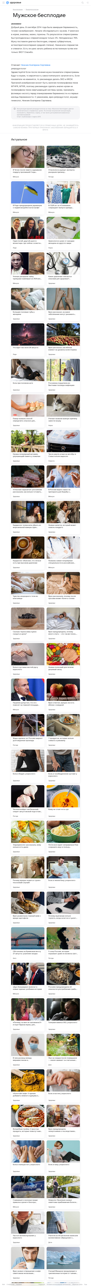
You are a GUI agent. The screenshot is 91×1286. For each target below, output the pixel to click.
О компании (10, 1284)
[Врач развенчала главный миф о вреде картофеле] (27, 908)
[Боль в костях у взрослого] (63, 1086)
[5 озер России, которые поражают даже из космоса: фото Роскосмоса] (63, 944)
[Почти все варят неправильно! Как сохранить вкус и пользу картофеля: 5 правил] (63, 837)
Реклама (19, 1284)
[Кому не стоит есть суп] (63, 801)
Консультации (18, 9)
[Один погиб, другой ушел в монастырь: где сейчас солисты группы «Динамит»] (27, 233)
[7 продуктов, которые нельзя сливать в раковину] (63, 730)
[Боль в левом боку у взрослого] (63, 872)
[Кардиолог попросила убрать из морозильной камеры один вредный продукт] (27, 517)
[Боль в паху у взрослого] (63, 1157)
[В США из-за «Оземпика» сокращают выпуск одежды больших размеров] (63, 198)
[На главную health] (15, 2)
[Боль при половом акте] (27, 375)
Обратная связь (77, 1284)
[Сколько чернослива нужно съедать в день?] (27, 624)
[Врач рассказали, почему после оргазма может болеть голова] (63, 588)
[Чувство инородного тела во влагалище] (27, 588)
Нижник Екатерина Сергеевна (35, 65)
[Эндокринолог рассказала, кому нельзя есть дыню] (27, 837)
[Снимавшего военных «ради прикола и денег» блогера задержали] (27, 1192)
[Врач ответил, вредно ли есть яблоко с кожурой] (63, 695)
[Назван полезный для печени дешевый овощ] (63, 659)
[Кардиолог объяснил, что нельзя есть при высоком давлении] (27, 553)
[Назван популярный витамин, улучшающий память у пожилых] (27, 446)
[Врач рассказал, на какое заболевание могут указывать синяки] (63, 304)
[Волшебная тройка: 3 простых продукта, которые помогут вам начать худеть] (27, 1121)
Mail (3, 1284)
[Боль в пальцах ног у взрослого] (27, 1157)
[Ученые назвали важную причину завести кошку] (63, 411)
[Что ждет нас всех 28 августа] (27, 340)
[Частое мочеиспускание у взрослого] (27, 1228)
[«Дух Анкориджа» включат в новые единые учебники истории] (27, 979)
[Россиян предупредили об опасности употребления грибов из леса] (63, 979)
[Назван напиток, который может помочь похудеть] (63, 517)
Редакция (42, 1284)
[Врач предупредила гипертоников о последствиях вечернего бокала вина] (63, 1121)
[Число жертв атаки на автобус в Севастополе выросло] (63, 446)
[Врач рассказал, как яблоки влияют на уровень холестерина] (63, 340)
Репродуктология (32, 9)
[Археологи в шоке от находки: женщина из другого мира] (63, 233)
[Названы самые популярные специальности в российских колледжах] (63, 553)
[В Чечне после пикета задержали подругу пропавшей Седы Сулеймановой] (27, 162)
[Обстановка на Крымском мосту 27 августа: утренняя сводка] (27, 944)
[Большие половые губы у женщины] (27, 304)
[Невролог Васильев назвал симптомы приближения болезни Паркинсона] (63, 1192)
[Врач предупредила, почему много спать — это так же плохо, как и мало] (63, 624)
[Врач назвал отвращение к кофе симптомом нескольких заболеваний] (27, 1263)
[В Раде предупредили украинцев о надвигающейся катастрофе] (27, 198)
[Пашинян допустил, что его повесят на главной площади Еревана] (27, 695)
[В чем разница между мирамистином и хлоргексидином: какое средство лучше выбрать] (27, 1050)
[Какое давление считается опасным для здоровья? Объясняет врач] (63, 269)
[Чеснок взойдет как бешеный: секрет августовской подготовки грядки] (27, 801)
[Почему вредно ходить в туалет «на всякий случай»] (27, 872)
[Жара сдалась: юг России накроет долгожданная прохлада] (27, 730)
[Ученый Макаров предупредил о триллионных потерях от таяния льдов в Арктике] (63, 1263)
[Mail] (7, 2)
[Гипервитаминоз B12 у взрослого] (63, 1015)
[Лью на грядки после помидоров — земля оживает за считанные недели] (63, 1050)
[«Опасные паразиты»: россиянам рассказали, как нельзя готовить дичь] (27, 482)
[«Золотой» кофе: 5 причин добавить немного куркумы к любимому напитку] (27, 1086)
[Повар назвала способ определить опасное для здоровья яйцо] (27, 411)
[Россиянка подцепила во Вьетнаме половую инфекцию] (63, 375)
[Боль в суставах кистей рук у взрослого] (27, 659)
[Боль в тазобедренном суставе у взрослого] (63, 766)
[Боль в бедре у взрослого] (27, 766)
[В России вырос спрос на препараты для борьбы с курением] (63, 482)
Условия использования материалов (58, 1284)
